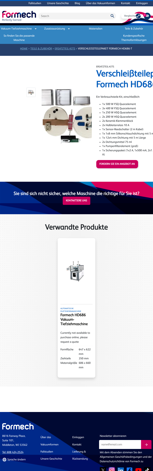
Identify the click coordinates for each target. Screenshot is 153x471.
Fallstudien (35, 3)
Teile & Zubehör (134, 28)
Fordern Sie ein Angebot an (117, 164)
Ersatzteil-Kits (65, 48)
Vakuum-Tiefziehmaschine (17, 28)
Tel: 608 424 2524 (13, 452)
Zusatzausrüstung (54, 28)
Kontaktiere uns (76, 200)
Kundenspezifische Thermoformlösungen (134, 38)
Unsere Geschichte (58, 3)
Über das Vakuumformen (100, 3)
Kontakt (125, 3)
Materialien (95, 28)
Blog (77, 3)
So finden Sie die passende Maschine (19, 38)
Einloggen (142, 3)
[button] (31, 92)
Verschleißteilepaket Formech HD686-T (105, 48)
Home (24, 48)
